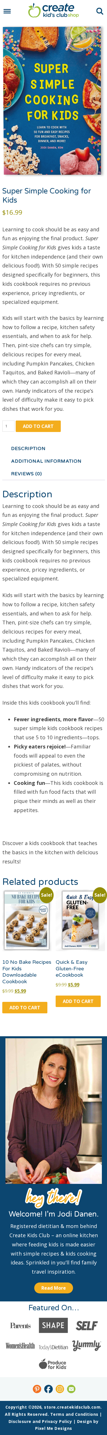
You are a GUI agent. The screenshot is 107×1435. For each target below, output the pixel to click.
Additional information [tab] (46, 461)
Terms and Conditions (74, 1414)
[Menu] (7, 11)
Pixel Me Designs (53, 1428)
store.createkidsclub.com (53, 10)
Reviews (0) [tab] (26, 474)
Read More (53, 1288)
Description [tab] (28, 448)
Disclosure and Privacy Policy (40, 1421)
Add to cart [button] (24, 1007)
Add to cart (38, 426)
